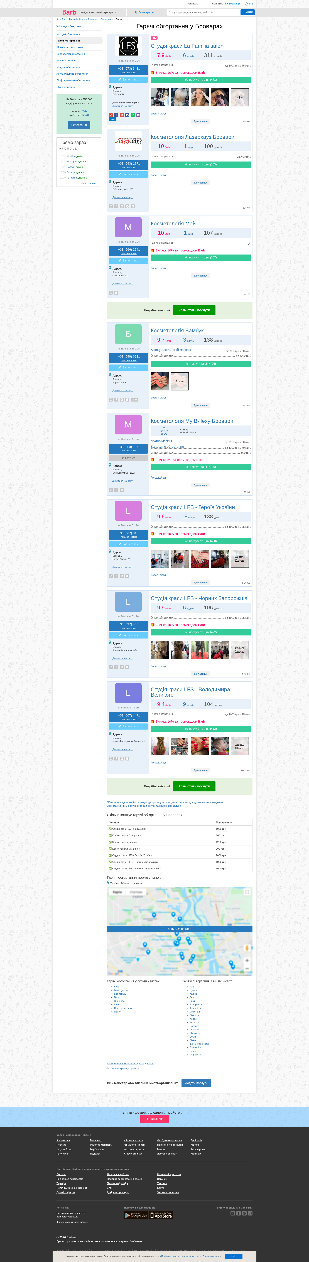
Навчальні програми (169, 1174)
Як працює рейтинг (118, 1174)
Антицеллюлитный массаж (171, 350)
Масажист (96, 1140)
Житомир (195, 1033)
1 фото (179, 381)
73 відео (239, 651)
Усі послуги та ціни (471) (201, 79)
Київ (116, 986)
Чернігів (194, 1022)
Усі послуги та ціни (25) (200, 466)
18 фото (239, 744)
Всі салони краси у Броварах (124, 1068)
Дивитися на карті (122, 105)
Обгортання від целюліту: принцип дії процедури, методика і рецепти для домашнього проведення (165, 802)
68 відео (239, 748)
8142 (84, 111)
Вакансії (162, 1178)
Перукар (61, 1144)
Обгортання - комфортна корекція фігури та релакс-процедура (144, 805)
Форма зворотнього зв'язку (72, 1222)
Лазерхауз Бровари (192, 137)
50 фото (239, 648)
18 (185, 516)
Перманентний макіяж (170, 1144)
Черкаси (194, 1029)
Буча (117, 997)
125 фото (240, 557)
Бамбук (177, 330)
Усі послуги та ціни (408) (201, 541)
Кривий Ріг (196, 1008)
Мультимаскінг (161, 441)
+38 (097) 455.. (129, 625)
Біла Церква (121, 990)
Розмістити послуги (194, 310)
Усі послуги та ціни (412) (201, 728)
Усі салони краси (133, 1140)
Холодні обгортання (68, 34)
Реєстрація (235, 4)
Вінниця (194, 1015)
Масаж (195, 1144)
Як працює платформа (70, 1178)
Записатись (129, 79)
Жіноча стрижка (133, 1153)
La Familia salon (187, 46)
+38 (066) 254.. (129, 251)
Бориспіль (120, 993)
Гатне (117, 1011)
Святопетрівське (123, 1008)
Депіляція (196, 1140)
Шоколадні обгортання (70, 47)
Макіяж (161, 1149)
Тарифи (61, 1183)
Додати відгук (158, 113)
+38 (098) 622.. (129, 358)
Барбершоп (97, 1149)
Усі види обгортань (69, 26)
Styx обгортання (66, 86)
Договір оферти (66, 1192)
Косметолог (63, 1140)
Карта (160, 1187)
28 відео (239, 560)
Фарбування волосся (169, 1140)
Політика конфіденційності (72, 1187)
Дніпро (193, 997)
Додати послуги (196, 1083)
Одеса (193, 990)
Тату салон (63, 1153)
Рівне (193, 1040)
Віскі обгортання (66, 60)
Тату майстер (64, 1149)
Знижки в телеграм (168, 1192)
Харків (193, 993)
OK (233, 1256)
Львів (192, 1000)
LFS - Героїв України (193, 507)
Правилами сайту (212, 1256)
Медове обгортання (68, 67)
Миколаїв (195, 1011)
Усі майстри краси (134, 1144)
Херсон (194, 1018)
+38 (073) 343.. (129, 70)
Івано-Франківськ (199, 1043)
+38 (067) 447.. (129, 717)
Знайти (247, 12)
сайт (112, 119)
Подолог (95, 1153)
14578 (85, 115)
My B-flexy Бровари (192, 421)
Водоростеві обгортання (71, 53)
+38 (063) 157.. (129, 448)
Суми (193, 1036)
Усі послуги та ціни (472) (201, 632)
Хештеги (162, 1183)
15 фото (239, 97)
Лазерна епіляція (167, 1153)
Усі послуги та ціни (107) (201, 257)
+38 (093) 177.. (129, 165)
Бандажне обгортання (167, 446)
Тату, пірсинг (198, 1149)
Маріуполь (196, 1054)
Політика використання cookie (124, 1178)
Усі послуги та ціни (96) (200, 363)
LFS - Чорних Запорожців (199, 598)
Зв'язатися (128, 457)
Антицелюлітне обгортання (72, 73)
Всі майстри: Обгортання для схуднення (130, 1063)
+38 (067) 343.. (129, 534)
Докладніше (201, 121)
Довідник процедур (118, 1192)
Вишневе (119, 1000)
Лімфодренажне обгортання (73, 80)
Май (173, 223)
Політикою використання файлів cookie (181, 1256)
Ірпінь (117, 1004)
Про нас (61, 1174)
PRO (154, 38)
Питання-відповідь (117, 1183)
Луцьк (193, 1051)
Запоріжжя (196, 1004)
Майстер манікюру (101, 1144)
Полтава (194, 1025)
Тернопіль (195, 1047)
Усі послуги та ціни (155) (201, 164)
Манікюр (196, 1153)
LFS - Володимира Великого (190, 692)
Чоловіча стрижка (134, 1149)
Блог (109, 1187)
